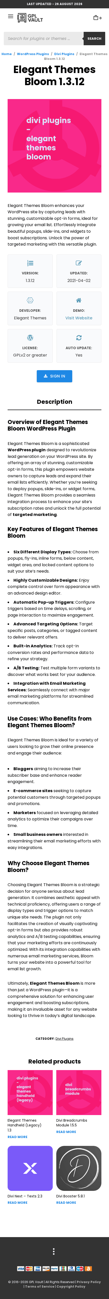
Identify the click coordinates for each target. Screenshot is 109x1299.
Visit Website (78, 318)
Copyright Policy (71, 1286)
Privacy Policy (89, 1282)
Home (7, 54)
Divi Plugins (64, 54)
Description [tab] (54, 402)
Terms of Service (39, 1286)
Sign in (57, 376)
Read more (17, 1137)
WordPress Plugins (33, 54)
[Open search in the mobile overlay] (54, 38)
